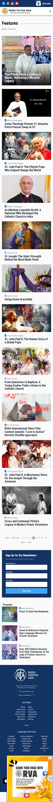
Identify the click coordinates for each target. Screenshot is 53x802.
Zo (44, 751)
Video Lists (21, 717)
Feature (31, 709)
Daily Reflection (27, 608)
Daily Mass (21, 719)
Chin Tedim (11, 743)
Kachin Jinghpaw (26, 736)
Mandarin (26, 751)
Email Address (10, 563)
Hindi (11, 746)
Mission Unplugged (14, 120)
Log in (26, 725)
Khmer (26, 748)
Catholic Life (32, 714)
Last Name (9, 580)
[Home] (17, 11)
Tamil (44, 741)
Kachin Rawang (26, 741)
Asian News (26, 627)
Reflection (32, 717)
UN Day (30, 719)
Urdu (44, 746)
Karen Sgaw (26, 746)
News (30, 707)
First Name (9, 572)
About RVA (21, 709)
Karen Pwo (26, 743)
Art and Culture (13, 425)
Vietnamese (44, 748)
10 (42, 538)
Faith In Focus (12, 253)
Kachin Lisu (26, 739)
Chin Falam (11, 739)
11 (46, 538)
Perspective (32, 712)
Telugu (44, 743)
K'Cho (11, 751)
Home (4, 29)
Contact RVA (20, 712)
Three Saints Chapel (15, 163)
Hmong (11, 748)
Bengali (11, 736)
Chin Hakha (11, 741)
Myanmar (44, 736)
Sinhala (44, 739)
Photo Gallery (20, 714)
